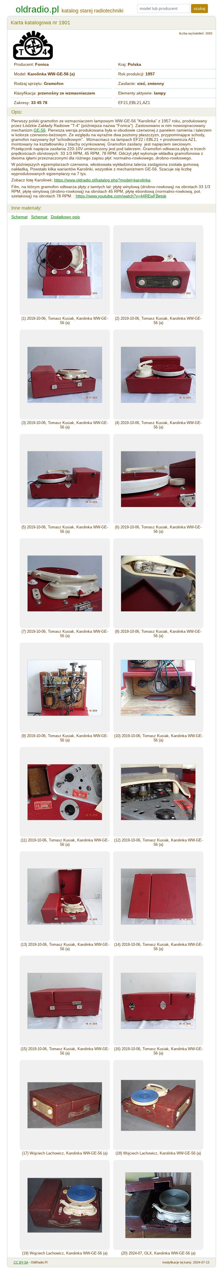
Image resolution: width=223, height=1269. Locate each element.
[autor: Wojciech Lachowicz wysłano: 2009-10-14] (64, 1105)
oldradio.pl (37, 9)
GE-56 (40, 130)
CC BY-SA (21, 1262)
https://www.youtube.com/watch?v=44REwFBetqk (121, 196)
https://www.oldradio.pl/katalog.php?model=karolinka (102, 180)
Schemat (19, 216)
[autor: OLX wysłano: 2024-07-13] (158, 1205)
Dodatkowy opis (65, 216)
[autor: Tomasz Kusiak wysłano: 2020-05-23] (64, 270)
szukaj (199, 8)
